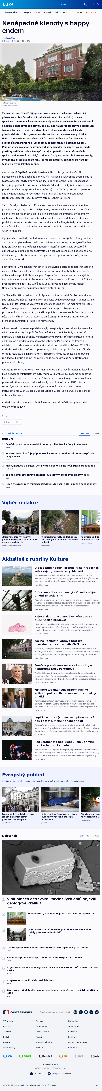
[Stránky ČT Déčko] (63, 1056)
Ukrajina (27, 12)
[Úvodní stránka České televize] (18, 1012)
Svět (56, 12)
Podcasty (72, 1031)
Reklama (7, 1026)
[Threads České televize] (97, 1012)
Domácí (47, 12)
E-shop (6, 1042)
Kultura (7, 422)
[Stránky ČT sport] (25, 1056)
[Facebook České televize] (81, 1012)
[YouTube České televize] (86, 1012)
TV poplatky (41, 1026)
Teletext (7, 1031)
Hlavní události (12, 12)
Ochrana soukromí (36, 1085)
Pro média (40, 1021)
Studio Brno (73, 1026)
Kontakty (72, 1047)
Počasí (39, 1037)
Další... (65, 12)
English (23, 1085)
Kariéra (71, 1037)
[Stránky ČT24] (7, 1056)
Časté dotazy (9, 1047)
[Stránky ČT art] (79, 1056)
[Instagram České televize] (75, 1012)
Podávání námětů (44, 1042)
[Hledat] (85, 4)
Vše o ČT (39, 1047)
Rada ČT (7, 1037)
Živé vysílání (73, 1021)
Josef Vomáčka (8, 38)
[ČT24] (8, 4)
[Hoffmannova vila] (51, 72)
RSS (97, 1085)
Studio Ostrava (42, 1031)
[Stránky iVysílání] (45, 1056)
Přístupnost (51, 1085)
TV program (8, 1021)
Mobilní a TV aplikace (77, 1042)
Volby (37, 12)
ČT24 (17, 422)
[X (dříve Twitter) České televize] (91, 1012)
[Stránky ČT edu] (95, 1056)
